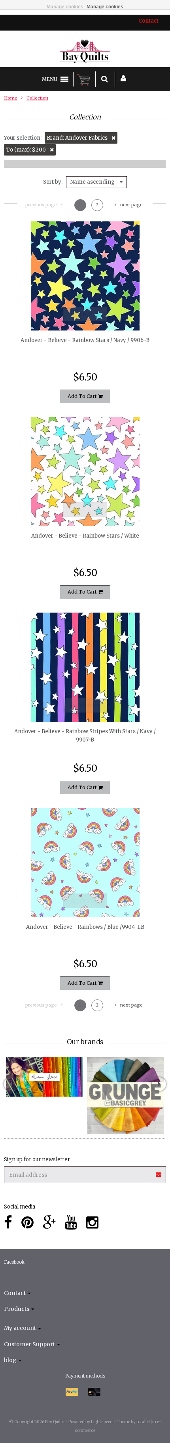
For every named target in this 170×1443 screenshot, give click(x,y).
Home (10, 98)
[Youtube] (71, 1223)
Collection (37, 98)
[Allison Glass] (44, 1077)
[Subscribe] (159, 1171)
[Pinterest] (27, 1223)
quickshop (85, 313)
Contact (148, 20)
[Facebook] (8, 1223)
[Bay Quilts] (85, 51)
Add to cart (83, 396)
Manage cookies (65, 7)
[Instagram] (92, 1223)
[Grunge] (125, 1095)
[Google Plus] (49, 1223)
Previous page (41, 205)
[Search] (104, 79)
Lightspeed (102, 1421)
